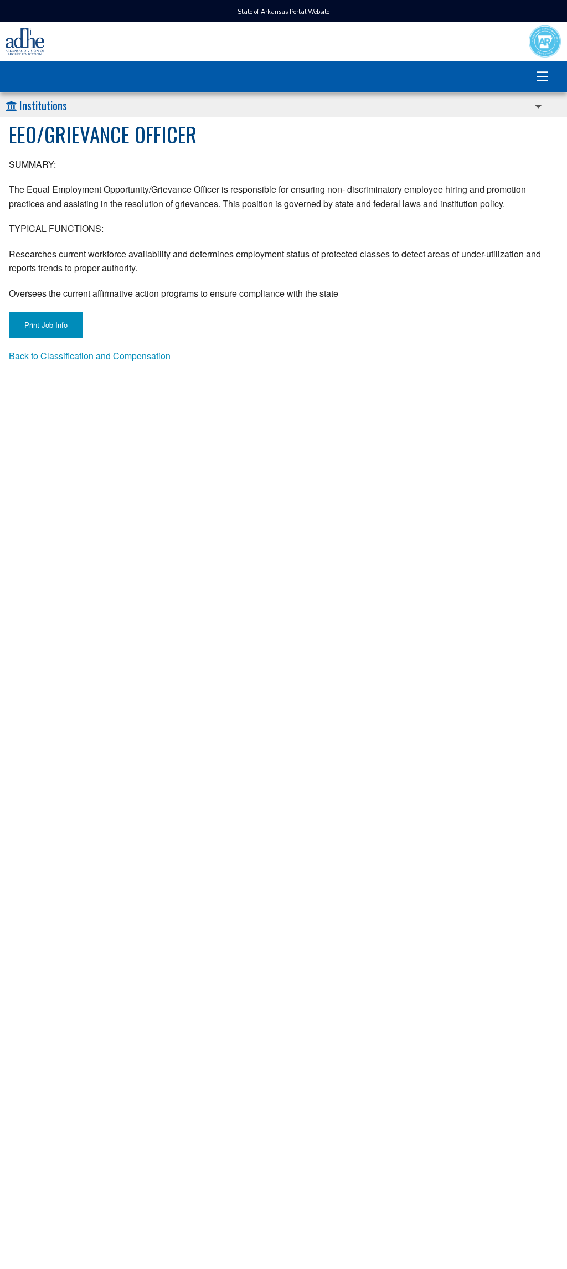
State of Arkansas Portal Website (283, 12)
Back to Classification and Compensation (90, 355)
